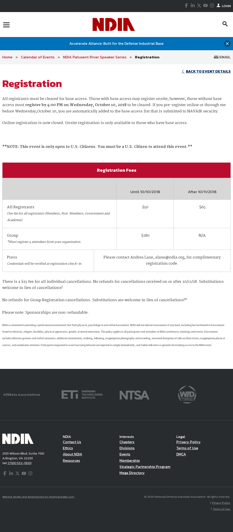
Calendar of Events (38, 57)
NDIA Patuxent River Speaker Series (95, 57)
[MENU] (6, 24)
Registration (147, 57)
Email (224, 57)
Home (7, 57)
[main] (116, 216)
